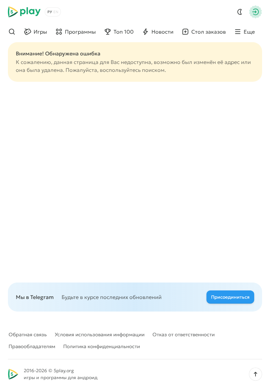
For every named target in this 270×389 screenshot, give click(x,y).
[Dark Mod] (239, 11)
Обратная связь (28, 334)
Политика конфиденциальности (101, 346)
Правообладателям (32, 346)
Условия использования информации (100, 334)
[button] (255, 374)
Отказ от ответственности (183, 334)
